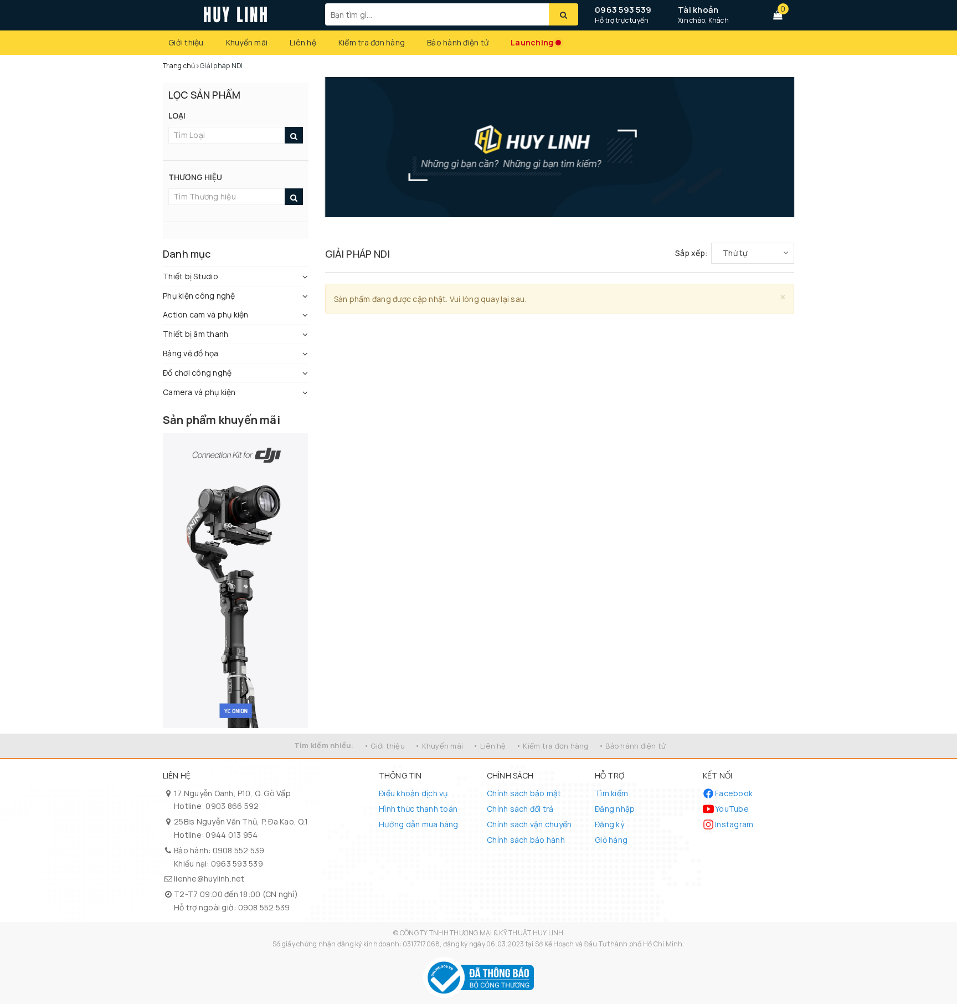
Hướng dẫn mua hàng (419, 824)
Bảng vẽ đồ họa (191, 353)
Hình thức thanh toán (418, 808)
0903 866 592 (232, 806)
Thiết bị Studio (190, 276)
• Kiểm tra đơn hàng (552, 746)
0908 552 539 (239, 850)
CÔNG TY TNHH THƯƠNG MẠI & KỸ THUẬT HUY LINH (482, 933)
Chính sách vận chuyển (529, 824)
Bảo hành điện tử (457, 42)
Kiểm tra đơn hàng (371, 42)
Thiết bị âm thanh (195, 334)
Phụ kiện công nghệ (199, 295)
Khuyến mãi (247, 42)
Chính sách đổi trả (520, 808)
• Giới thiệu (384, 746)
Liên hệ (303, 42)
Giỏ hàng (611, 839)
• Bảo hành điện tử (632, 746)
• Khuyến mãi (439, 746)
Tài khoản (698, 10)
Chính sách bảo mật (524, 793)
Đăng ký (609, 824)
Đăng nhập (615, 808)
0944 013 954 (231, 834)
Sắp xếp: (691, 253)
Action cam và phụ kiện (206, 314)
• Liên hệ (489, 746)
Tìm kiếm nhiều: (324, 745)
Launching (532, 42)
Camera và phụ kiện (199, 392)
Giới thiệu (186, 42)
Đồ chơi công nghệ (197, 372)
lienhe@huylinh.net (209, 878)
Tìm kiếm (611, 793)
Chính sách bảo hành (526, 839)
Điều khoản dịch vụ (413, 793)
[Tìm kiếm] (563, 14)
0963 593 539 (623, 10)
